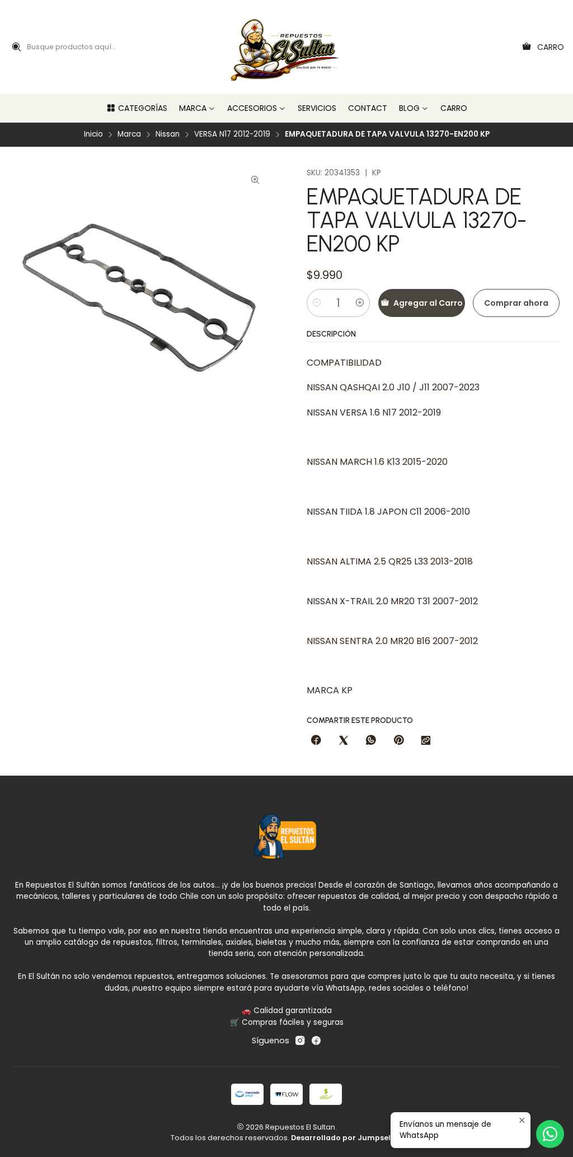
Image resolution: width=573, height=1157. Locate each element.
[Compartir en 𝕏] (343, 741)
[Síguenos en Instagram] (300, 1040)
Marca (129, 134)
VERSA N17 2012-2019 (232, 134)
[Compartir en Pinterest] (398, 741)
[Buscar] (16, 47)
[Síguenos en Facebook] (316, 1040)
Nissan (168, 134)
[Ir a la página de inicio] (287, 47)
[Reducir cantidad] (316, 303)
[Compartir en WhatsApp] (371, 741)
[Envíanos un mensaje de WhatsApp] (550, 1134)
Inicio (93, 134)
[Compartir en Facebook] (316, 741)
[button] (136, 108)
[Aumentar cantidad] (359, 303)
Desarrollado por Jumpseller (346, 1137)
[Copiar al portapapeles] (425, 741)
